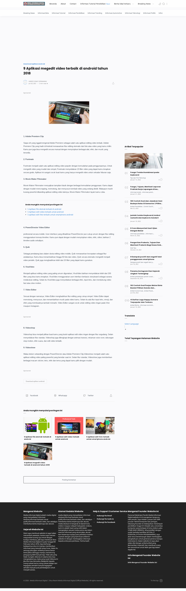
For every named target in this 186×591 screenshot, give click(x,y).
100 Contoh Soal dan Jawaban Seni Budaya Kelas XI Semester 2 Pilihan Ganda (146, 202)
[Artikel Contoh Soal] (137, 291)
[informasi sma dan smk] (153, 234)
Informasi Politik (149, 13)
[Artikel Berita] (135, 305)
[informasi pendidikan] (149, 192)
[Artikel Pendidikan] (136, 206)
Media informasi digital (123, 580)
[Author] (38, 81)
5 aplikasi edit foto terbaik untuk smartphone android (50, 214)
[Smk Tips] (133, 248)
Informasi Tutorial (58, 13)
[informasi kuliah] (136, 192)
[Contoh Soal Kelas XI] (150, 206)
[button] (160, 3)
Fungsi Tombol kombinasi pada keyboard (144, 173)
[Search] (163, 3)
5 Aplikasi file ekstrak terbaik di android (44, 209)
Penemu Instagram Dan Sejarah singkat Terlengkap (145, 272)
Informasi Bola (43, 13)
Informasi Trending (95, 13)
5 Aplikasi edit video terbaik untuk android (46, 212)
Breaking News (29, 13)
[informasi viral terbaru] (147, 305)
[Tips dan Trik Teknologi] (138, 178)
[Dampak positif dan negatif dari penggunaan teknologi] (148, 262)
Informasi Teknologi (132, 13)
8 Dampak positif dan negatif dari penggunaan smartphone (146, 258)
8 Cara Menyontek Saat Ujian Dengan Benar (143, 229)
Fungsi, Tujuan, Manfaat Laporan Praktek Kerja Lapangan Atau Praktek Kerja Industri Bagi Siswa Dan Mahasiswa (145, 188)
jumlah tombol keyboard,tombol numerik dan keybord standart (145, 216)
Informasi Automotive (113, 13)
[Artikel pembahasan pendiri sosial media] (143, 276)
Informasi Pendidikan (76, 13)
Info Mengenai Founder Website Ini (142, 562)
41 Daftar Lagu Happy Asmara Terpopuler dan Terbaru (144, 300)
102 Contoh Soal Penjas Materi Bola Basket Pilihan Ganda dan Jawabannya (146, 286)
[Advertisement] (93, 39)
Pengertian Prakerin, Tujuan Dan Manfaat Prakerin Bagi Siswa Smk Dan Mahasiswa (145, 243)
